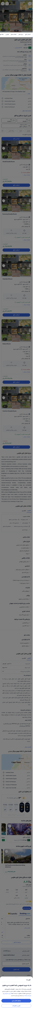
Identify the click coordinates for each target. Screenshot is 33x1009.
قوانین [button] (7, 34)
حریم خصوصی (7, 993)
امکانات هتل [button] (13, 34)
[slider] (16, 977)
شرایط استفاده (27, 995)
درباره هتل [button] (20, 34)
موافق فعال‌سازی (16, 1001)
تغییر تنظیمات (16, 1006)
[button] (16, 504)
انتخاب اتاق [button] (28, 34)
